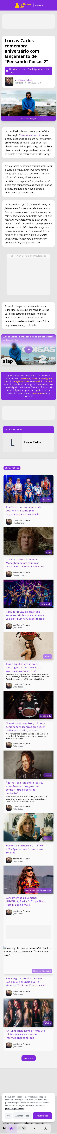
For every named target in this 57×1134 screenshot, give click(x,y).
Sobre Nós (28, 1123)
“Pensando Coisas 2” (30, 135)
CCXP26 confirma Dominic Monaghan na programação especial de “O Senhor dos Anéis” (26, 563)
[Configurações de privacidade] (8, 1116)
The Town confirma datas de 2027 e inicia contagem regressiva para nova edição (24, 510)
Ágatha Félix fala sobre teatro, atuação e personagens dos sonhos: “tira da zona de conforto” (25, 788)
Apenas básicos (22, 1116)
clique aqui (37, 393)
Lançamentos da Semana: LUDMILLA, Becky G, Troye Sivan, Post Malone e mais (26, 901)
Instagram (46, 378)
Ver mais (28, 1058)
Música (39, 5)
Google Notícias (21, 381)
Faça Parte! (39, 1123)
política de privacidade (14, 1108)
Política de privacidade (12, 1123)
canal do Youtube (43, 381)
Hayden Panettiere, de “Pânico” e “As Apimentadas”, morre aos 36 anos (25, 849)
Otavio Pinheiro (25, 80)
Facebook (25, 378)
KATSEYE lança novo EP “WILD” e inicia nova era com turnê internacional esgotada (26, 1034)
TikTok (35, 378)
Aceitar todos (42, 1116)
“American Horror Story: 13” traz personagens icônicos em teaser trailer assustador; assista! (26, 727)
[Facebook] (4, 1128)
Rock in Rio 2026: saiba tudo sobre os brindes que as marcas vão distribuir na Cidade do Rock (25, 615)
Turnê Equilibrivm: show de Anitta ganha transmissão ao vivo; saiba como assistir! (24, 667)
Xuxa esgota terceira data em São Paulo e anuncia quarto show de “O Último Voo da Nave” (26, 982)
